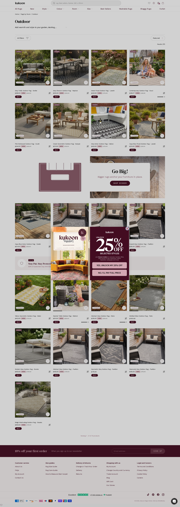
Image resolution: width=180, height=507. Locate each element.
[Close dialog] (127, 228)
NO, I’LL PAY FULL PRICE (109, 272)
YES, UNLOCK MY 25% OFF (109, 265)
